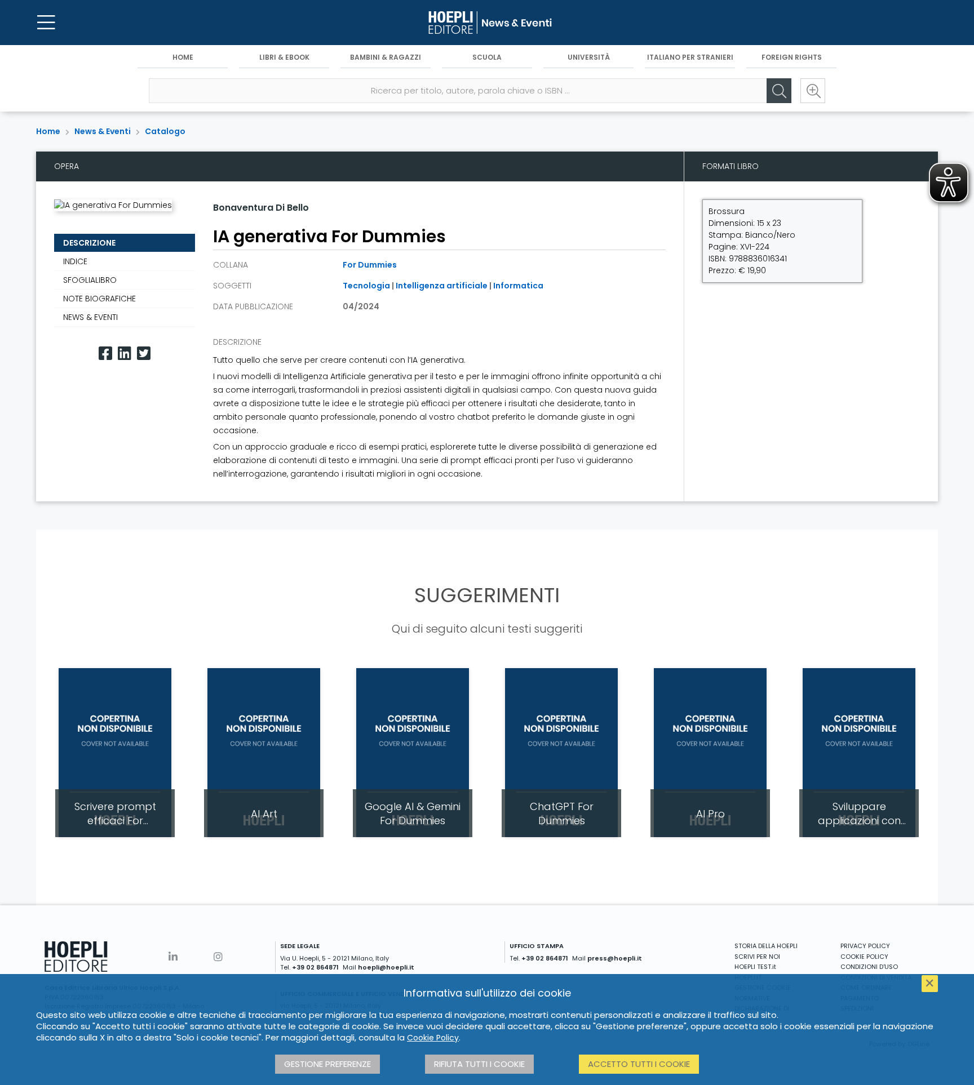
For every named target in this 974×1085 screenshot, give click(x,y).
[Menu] (46, 22)
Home (182, 57)
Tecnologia (366, 285)
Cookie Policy (433, 1037)
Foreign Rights (792, 57)
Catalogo (165, 131)
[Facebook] (105, 353)
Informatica (518, 285)
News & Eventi (102, 131)
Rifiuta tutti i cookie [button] (479, 1064)
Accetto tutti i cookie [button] (639, 1064)
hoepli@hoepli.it (386, 967)
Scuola (487, 57)
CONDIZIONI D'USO (869, 966)
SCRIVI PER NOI (757, 956)
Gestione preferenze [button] (327, 1064)
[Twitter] (143, 353)
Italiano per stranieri (690, 57)
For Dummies (370, 264)
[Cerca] (779, 90)
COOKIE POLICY (864, 956)
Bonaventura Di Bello (261, 207)
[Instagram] (218, 957)
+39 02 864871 (315, 967)
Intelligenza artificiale (442, 285)
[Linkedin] (124, 353)
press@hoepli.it (614, 958)
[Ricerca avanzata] (812, 90)
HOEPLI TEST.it (755, 966)
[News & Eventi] (487, 22)
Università (589, 57)
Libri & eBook (284, 57)
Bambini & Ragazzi (385, 57)
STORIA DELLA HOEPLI (766, 945)
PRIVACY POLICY (865, 945)
